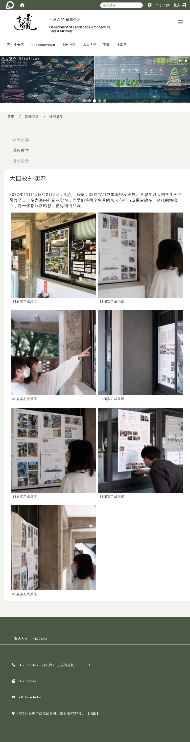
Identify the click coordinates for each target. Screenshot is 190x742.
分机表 (47, 665)
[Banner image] (95, 79)
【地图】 (93, 713)
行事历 (121, 45)
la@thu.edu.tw (29, 697)
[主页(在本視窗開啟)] (24, 22)
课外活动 (20, 139)
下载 (106, 45)
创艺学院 (69, 45)
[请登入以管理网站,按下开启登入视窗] (10, 5)
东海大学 (90, 45)
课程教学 (20, 150)
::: (2, 41)
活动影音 (20, 161)
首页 (10, 117)
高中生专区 (15, 45)
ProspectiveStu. (43, 45)
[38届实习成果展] (53, 254)
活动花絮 (32, 117)
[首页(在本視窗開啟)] (22, 5)
